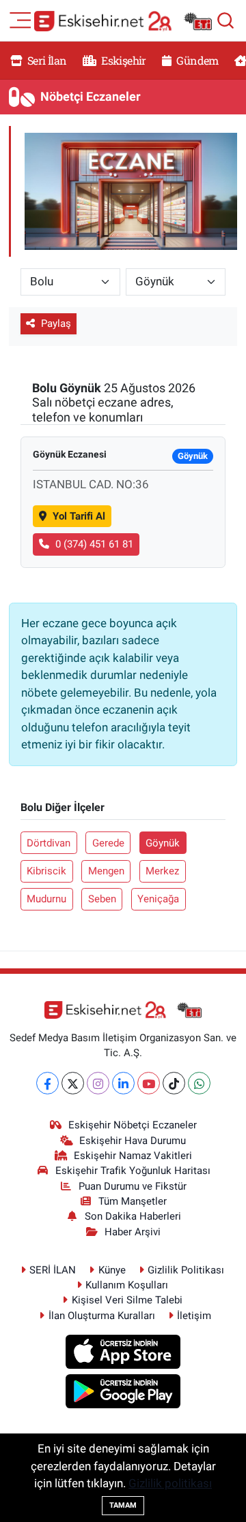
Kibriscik (46, 871)
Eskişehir (122, 60)
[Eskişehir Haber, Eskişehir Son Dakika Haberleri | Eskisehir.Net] (123, 20)
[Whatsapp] (199, 1083)
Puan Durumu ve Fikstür (133, 1186)
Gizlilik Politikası (186, 1270)
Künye (112, 1270)
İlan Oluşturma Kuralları (102, 1316)
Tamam (123, 1505)
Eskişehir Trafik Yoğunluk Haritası (132, 1170)
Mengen (106, 871)
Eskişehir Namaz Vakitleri (133, 1156)
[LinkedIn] (123, 1083)
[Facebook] (47, 1083)
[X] (73, 1083)
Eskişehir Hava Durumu (132, 1141)
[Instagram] (98, 1083)
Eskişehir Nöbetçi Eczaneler (132, 1125)
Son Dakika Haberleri (133, 1216)
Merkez (162, 871)
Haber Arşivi (133, 1232)
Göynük (163, 843)
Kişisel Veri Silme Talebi (127, 1300)
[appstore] (123, 1354)
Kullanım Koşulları (126, 1285)
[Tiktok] (174, 1083)
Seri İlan (46, 60)
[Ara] (225, 20)
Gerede (108, 843)
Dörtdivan (48, 843)
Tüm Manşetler (132, 1201)
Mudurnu (46, 899)
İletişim (194, 1316)
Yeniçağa (158, 899)
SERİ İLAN (52, 1270)
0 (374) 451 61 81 (94, 544)
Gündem (196, 60)
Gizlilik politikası (170, 1483)
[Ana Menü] (20, 19)
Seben (102, 899)
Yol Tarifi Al (79, 516)
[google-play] (123, 1393)
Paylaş (56, 323)
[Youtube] (148, 1083)
